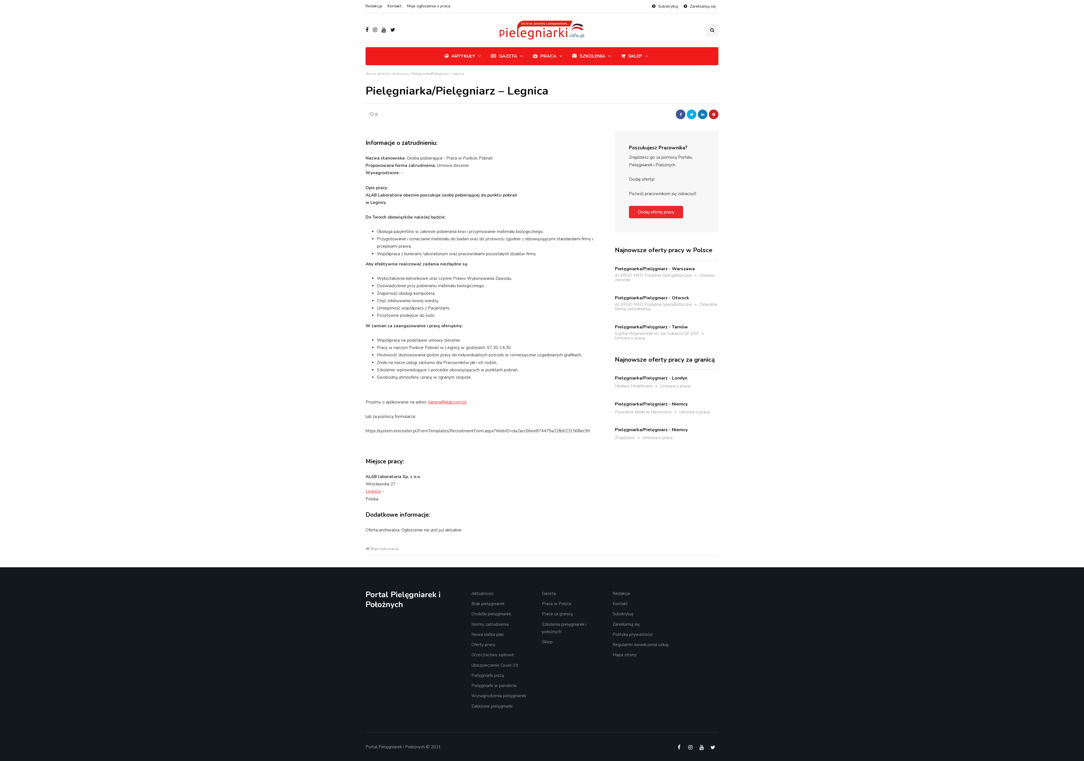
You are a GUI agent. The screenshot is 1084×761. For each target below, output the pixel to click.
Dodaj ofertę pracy (656, 212)
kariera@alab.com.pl (447, 402)
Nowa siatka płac (487, 634)
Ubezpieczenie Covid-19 (494, 665)
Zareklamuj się (703, 6)
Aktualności (482, 593)
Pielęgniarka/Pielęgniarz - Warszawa (655, 268)
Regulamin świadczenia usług (640, 644)
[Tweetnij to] (691, 114)
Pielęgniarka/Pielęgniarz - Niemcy (651, 404)
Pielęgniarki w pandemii (494, 685)
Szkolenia (592, 56)
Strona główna (377, 73)
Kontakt (394, 6)
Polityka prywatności (633, 634)
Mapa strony (625, 655)
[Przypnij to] (713, 114)
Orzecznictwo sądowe (492, 655)
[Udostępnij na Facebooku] (680, 114)
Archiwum (400, 73)
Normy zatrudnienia (490, 624)
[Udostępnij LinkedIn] (702, 114)
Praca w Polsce (557, 604)
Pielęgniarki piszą (487, 675)
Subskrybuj (668, 6)
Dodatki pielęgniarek (491, 614)
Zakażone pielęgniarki (491, 706)
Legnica (373, 491)
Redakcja (374, 6)
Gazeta (508, 56)
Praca (548, 56)
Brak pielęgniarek (487, 604)
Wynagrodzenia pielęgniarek (498, 696)
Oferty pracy (483, 644)
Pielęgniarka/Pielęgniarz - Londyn (651, 378)
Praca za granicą (557, 614)
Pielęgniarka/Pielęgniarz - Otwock (652, 298)
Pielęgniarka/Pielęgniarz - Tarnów (651, 327)
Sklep (635, 56)
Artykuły (463, 56)
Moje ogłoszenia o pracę (428, 6)
